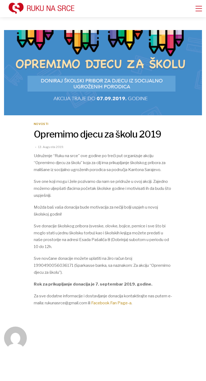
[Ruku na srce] (51, 12)
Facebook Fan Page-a (111, 302)
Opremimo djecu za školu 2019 (97, 134)
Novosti (41, 124)
